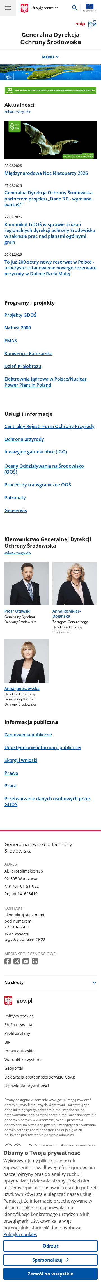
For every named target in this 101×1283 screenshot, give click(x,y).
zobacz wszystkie (17, 111)
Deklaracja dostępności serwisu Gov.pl (40, 1077)
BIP (7, 1042)
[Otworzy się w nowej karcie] (8, 961)
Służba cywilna (18, 1024)
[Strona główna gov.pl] (25, 8)
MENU (48, 56)
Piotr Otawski (17, 611)
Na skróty (14, 982)
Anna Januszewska (22, 688)
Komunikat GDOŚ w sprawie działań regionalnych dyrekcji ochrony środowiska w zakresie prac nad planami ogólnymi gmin (49, 233)
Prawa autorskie (19, 1050)
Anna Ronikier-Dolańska (66, 613)
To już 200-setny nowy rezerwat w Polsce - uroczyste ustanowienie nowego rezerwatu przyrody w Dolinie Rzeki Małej (50, 268)
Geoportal (13, 1068)
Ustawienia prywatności (26, 1085)
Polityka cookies (19, 1016)
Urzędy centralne (44, 7)
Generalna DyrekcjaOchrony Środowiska (50, 38)
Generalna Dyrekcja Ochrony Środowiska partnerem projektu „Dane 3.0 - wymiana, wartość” (48, 198)
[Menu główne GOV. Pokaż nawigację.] (8, 8)
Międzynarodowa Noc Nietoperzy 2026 (46, 173)
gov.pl (24, 1001)
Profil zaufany (17, 1033)
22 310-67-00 (16, 927)
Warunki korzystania (23, 1059)
